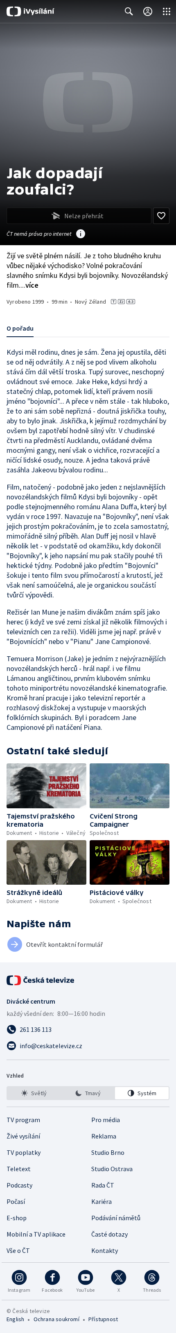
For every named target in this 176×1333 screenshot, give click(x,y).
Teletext (19, 1169)
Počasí (16, 1201)
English (15, 1319)
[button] (46, 785)
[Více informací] (81, 234)
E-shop (17, 1218)
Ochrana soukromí (56, 1319)
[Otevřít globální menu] (166, 11)
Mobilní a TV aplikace (36, 1234)
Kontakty (104, 1250)
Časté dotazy (109, 1234)
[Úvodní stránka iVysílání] (30, 11)
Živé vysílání (23, 1136)
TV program (23, 1120)
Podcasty (19, 1185)
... (29, 285)
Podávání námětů (115, 1218)
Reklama (103, 1136)
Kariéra (101, 1201)
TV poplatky (24, 1152)
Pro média (105, 1120)
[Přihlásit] (147, 11)
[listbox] (88, 1093)
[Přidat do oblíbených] (161, 216)
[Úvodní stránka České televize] (41, 980)
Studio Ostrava (112, 1169)
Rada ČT (102, 1185)
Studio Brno (107, 1152)
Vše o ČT (18, 1250)
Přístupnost (103, 1319)
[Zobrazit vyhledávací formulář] (129, 11)
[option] (34, 1093)
